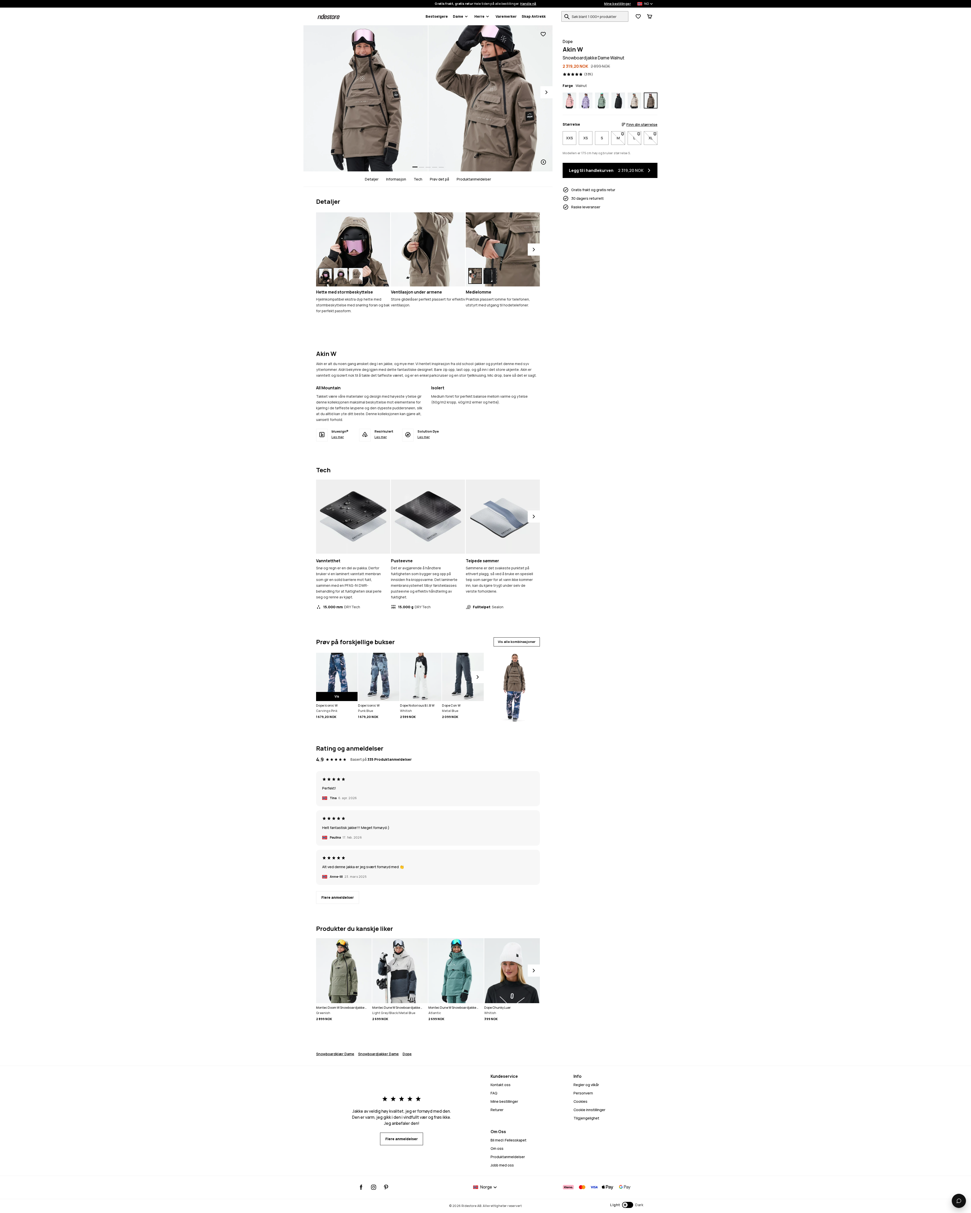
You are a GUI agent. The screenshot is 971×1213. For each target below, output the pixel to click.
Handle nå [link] (528, 4)
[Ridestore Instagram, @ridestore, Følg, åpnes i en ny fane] (373, 1187)
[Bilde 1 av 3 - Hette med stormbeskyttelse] (353, 249)
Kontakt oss (501, 1084)
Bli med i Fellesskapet (508, 1140)
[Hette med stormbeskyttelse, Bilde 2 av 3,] (340, 276)
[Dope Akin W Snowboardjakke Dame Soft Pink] (569, 101)
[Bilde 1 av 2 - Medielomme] (503, 249)
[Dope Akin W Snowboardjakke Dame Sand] (634, 101)
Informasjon (396, 179)
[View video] (490, 98)
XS (585, 138)
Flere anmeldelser (337, 897)
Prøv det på (439, 179)
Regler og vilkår (586, 1084)
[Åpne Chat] (959, 1201)
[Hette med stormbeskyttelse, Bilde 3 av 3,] (356, 276)
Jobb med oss (502, 1165)
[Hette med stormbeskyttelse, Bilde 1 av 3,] (325, 276)
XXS (569, 138)
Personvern (583, 1093)
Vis (337, 696)
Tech (418, 179)
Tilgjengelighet (586, 1118)
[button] (626, 1205)
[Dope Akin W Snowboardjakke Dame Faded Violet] (585, 101)
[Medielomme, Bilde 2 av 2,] (490, 276)
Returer (497, 1109)
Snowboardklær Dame (335, 1053)
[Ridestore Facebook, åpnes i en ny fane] (361, 1187)
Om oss (497, 1148)
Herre (479, 16)
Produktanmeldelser (474, 179)
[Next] (546, 92)
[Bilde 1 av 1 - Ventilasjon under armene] (428, 249)
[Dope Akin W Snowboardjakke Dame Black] (618, 101)
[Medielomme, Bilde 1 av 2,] (475, 276)
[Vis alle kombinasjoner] (514, 685)
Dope (407, 1053)
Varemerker (506, 16)
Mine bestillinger (617, 4)
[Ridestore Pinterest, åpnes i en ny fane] (386, 1187)
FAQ (494, 1093)
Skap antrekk (534, 16)
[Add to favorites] (543, 34)
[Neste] (534, 249)
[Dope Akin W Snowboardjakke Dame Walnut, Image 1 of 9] (365, 98)
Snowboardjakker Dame (378, 1053)
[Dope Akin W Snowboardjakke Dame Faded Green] (602, 101)
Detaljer (372, 179)
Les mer (338, 437)
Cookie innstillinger (589, 1109)
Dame (458, 16)
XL (653, 138)
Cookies (580, 1101)
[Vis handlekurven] (650, 16)
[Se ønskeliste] (638, 16)
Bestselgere (437, 16)
